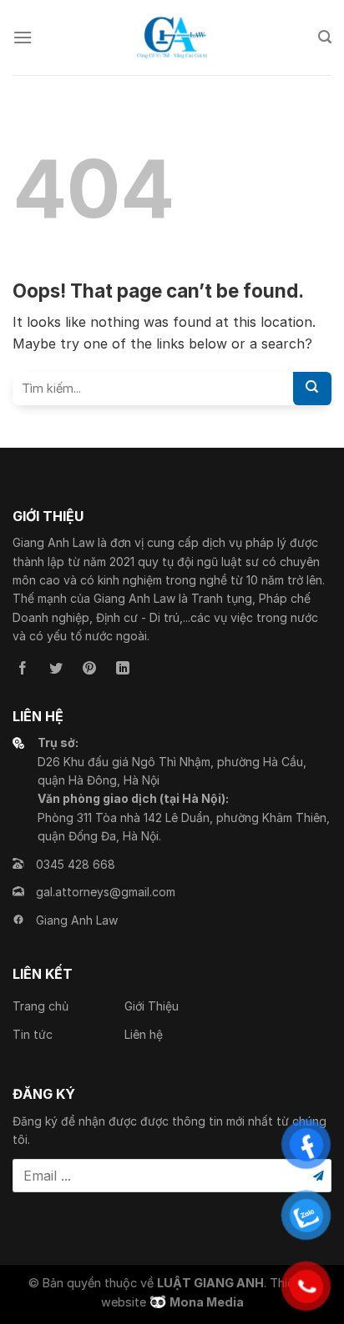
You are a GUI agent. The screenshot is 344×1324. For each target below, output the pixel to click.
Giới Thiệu (151, 1006)
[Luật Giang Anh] (172, 37)
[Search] (324, 37)
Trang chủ (40, 1006)
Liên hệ (143, 1034)
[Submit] (312, 388)
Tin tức (33, 1034)
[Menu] (23, 37)
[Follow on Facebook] (22, 669)
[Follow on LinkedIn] (122, 669)
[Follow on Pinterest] (89, 669)
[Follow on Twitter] (56, 669)
